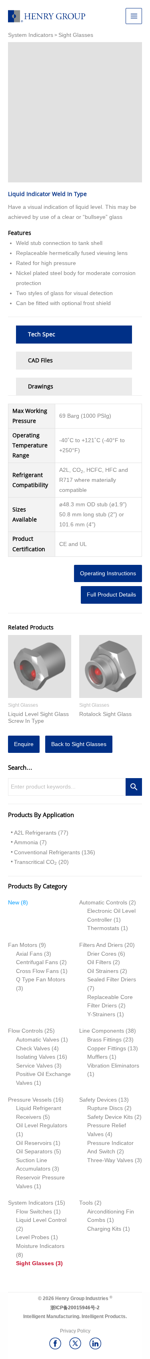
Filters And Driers (101, 945)
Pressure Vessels (30, 1100)
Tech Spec (41, 334)
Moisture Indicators (40, 1246)
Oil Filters (99, 962)
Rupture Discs (105, 1108)
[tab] (74, 335)
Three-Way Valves (110, 1160)
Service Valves (34, 1066)
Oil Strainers (102, 971)
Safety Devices (98, 1100)
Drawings (40, 386)
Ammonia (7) (30, 842)
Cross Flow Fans (37, 971)
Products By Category (37, 886)
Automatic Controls (103, 903)
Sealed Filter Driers (111, 980)
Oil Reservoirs (34, 1143)
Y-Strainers (101, 1014)
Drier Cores (101, 954)
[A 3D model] (75, 112)
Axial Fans (29, 954)
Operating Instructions (108, 573)
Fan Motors (22, 945)
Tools (86, 1203)
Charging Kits (104, 1229)
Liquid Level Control (41, 1220)
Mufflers (97, 1057)
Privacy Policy (75, 1331)
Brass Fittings (104, 1040)
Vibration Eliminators (113, 1066)
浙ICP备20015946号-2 (75, 1307)
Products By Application (41, 815)
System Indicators (30, 1203)
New (13, 903)
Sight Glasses (35, 1263)
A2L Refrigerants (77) (41, 833)
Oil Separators (34, 1152)
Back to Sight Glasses (78, 744)
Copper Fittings (106, 1049)
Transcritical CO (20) (41, 862)
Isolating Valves (35, 1057)
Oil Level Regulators (41, 1125)
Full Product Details (111, 595)
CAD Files (40, 360)
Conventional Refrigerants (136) (54, 852)
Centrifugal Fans (37, 962)
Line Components (101, 1031)
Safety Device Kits (110, 1117)
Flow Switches (34, 1212)
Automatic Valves (37, 1040)
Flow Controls (25, 1031)
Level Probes (32, 1237)
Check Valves (33, 1049)
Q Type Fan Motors (40, 980)
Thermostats (103, 928)
